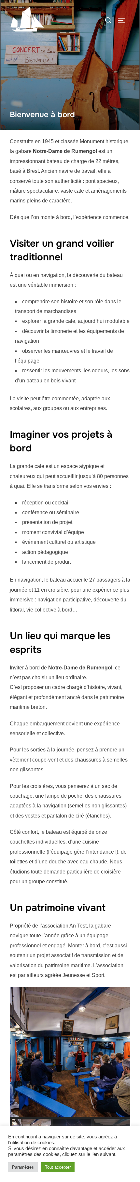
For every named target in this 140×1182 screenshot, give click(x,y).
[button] (17, 1051)
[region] (70, 1067)
